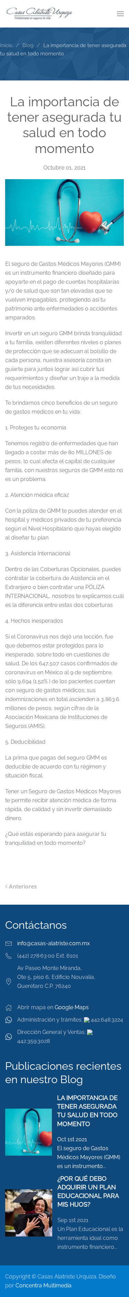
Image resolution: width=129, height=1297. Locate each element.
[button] (120, 14)
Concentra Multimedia (43, 1285)
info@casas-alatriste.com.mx (53, 943)
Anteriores (23, 886)
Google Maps (72, 1007)
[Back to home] (39, 14)
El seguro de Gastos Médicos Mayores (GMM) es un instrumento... (88, 1157)
